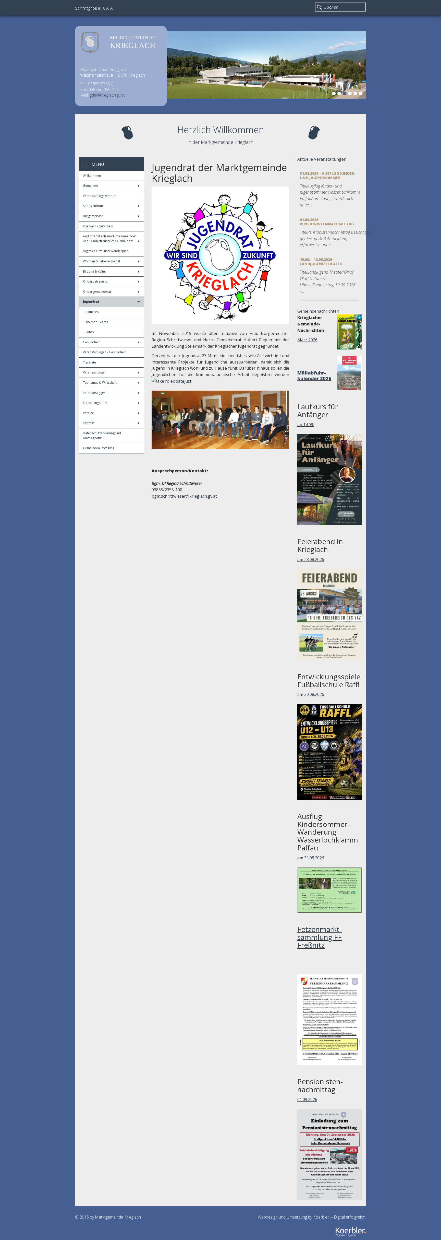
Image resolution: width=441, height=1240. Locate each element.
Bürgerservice (93, 216)
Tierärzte (89, 362)
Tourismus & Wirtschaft (100, 382)
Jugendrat (91, 301)
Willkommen (92, 175)
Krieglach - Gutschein (98, 226)
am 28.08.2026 (310, 559)
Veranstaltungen (94, 372)
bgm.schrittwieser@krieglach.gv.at (184, 496)
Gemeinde (90, 185)
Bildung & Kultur (94, 271)
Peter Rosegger (94, 393)
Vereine (88, 413)
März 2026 (307, 340)
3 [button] (345, 94)
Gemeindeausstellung (98, 448)
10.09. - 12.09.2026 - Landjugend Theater (321, 261)
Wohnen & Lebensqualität (101, 261)
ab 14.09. (305, 424)
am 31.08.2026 (310, 858)
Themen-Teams (96, 322)
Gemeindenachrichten (318, 311)
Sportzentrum (93, 206)
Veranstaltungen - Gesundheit (104, 352)
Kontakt (88, 423)
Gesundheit (91, 342)
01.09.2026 (307, 1099)
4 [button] (350, 94)
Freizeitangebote (95, 403)
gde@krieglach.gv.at (107, 95)
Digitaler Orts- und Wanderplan (105, 251)
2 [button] (339, 94)
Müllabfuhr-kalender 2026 (314, 375)
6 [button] (361, 94)
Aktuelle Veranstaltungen (321, 159)
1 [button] (334, 94)
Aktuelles (92, 312)
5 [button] (356, 94)
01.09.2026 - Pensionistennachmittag (327, 221)
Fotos (89, 332)
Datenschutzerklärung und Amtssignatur (102, 435)
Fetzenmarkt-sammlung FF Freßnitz (319, 937)
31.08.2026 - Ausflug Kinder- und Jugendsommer (328, 175)
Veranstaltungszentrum (99, 196)
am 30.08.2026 (310, 694)
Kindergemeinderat (97, 291)
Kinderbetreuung (95, 281)
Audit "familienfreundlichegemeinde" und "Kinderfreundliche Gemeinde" (109, 238)
